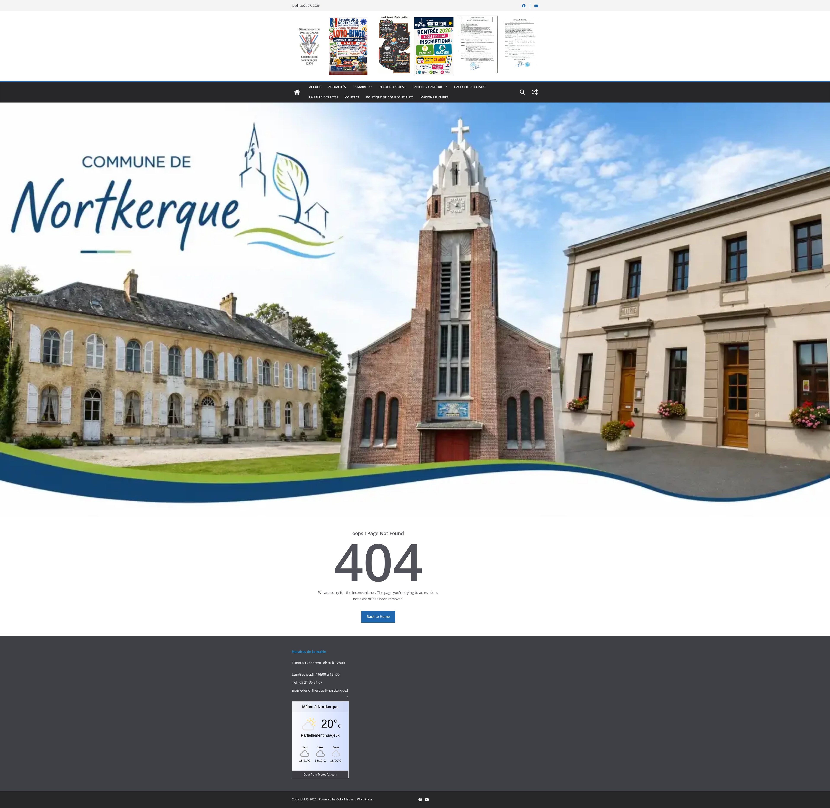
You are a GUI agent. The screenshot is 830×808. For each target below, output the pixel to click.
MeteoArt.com (327, 774)
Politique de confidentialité (389, 97)
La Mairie (360, 87)
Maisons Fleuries (434, 97)
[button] (369, 87)
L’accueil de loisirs (469, 87)
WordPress (364, 799)
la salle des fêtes (323, 97)
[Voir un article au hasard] (534, 92)
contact (352, 97)
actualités (337, 87)
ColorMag (343, 799)
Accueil (315, 87)
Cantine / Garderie (427, 87)
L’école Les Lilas (392, 87)
